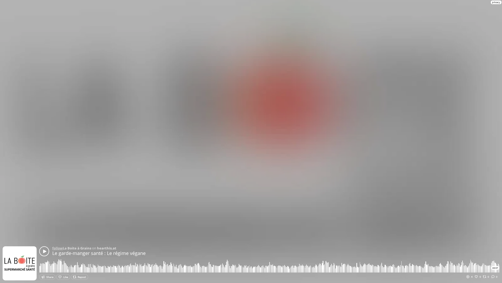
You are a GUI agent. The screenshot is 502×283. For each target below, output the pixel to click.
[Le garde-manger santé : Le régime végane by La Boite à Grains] (44, 251)
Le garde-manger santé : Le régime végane (99, 253)
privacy (496, 2)
